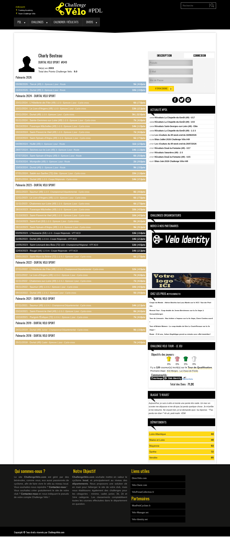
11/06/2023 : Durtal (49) (46, 239)
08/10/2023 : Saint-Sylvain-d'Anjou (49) (53, 227)
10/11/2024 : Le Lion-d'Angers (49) (51, 108)
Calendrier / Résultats (66, 22)
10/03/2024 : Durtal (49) (40, 167)
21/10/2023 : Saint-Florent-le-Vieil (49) (53, 215)
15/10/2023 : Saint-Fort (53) (47, 221)
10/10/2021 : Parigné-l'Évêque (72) (52, 317)
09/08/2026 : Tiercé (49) (41, 84)
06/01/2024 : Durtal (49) (46, 179)
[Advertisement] (115, 42)
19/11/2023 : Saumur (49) (52, 191)
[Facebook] (213, 530)
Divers (89, 22)
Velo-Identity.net (140, 519)
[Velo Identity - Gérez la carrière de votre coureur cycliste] (173, 379)
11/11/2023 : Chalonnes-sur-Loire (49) (53, 203)
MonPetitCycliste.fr (141, 505)
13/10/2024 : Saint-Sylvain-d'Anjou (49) (53, 138)
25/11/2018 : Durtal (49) (45, 342)
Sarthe (152, 451)
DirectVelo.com (139, 478)
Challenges (37, 22)
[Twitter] (215, 530)
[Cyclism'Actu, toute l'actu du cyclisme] (187, 379)
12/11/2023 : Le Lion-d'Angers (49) (51, 197)
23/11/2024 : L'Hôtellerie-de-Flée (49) (52, 102)
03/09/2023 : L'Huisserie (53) (48, 233)
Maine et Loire (157, 440)
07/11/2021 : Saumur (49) (53, 305)
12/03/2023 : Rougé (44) (47, 250)
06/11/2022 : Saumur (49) (47, 286)
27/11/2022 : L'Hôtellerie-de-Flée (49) (60, 269)
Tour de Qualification (200, 367)
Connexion (199, 55)
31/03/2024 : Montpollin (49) (43, 161)
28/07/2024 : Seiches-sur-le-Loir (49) (47, 149)
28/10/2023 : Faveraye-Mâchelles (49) (53, 209)
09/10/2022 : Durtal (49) (46, 292)
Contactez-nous (57, 487)
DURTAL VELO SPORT (49, 62)
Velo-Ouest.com (139, 485)
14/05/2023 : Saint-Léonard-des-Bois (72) (57, 244)
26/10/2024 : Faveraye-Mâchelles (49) (53, 126)
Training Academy (25, 10)
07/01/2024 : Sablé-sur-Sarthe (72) (50, 173)
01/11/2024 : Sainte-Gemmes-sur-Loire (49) (56, 120)
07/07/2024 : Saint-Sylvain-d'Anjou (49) (49, 155)
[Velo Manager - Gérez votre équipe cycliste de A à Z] (156, 379)
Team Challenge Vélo (26, 14)
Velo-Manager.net (140, 512)
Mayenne (154, 445)
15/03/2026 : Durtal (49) (40, 90)
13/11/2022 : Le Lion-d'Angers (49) (52, 275)
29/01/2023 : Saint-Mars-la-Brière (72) (53, 256)
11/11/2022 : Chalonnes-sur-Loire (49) (53, 281)
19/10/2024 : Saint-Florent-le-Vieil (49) (53, 132)
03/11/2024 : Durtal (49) (45, 114)
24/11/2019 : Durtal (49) (52, 329)
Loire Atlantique (157, 434)
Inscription (164, 55)
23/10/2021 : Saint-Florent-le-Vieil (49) (53, 311)
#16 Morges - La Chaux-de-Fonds (182, 371)
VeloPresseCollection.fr (143, 492)
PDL (19, 22)
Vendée (153, 457)
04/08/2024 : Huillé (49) (40, 143)
